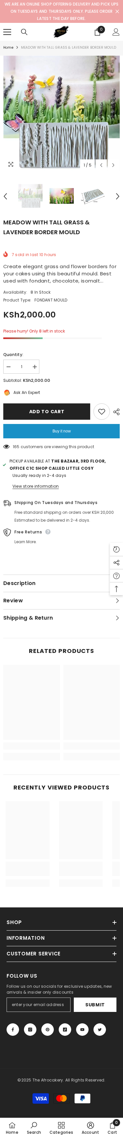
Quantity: (13, 354)
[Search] (24, 32)
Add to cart (47, 411)
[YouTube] (82, 1029)
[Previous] (101, 165)
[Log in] (116, 32)
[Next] (113, 165)
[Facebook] (13, 1029)
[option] (61, 113)
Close (117, 11)
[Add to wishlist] (101, 411)
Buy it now (61, 431)
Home (8, 47)
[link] (31, 746)
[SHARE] (115, 412)
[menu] (7, 32)
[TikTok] (65, 1029)
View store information (35, 486)
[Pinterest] (47, 1029)
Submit (95, 1004)
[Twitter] (99, 1029)
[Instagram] (30, 1029)
